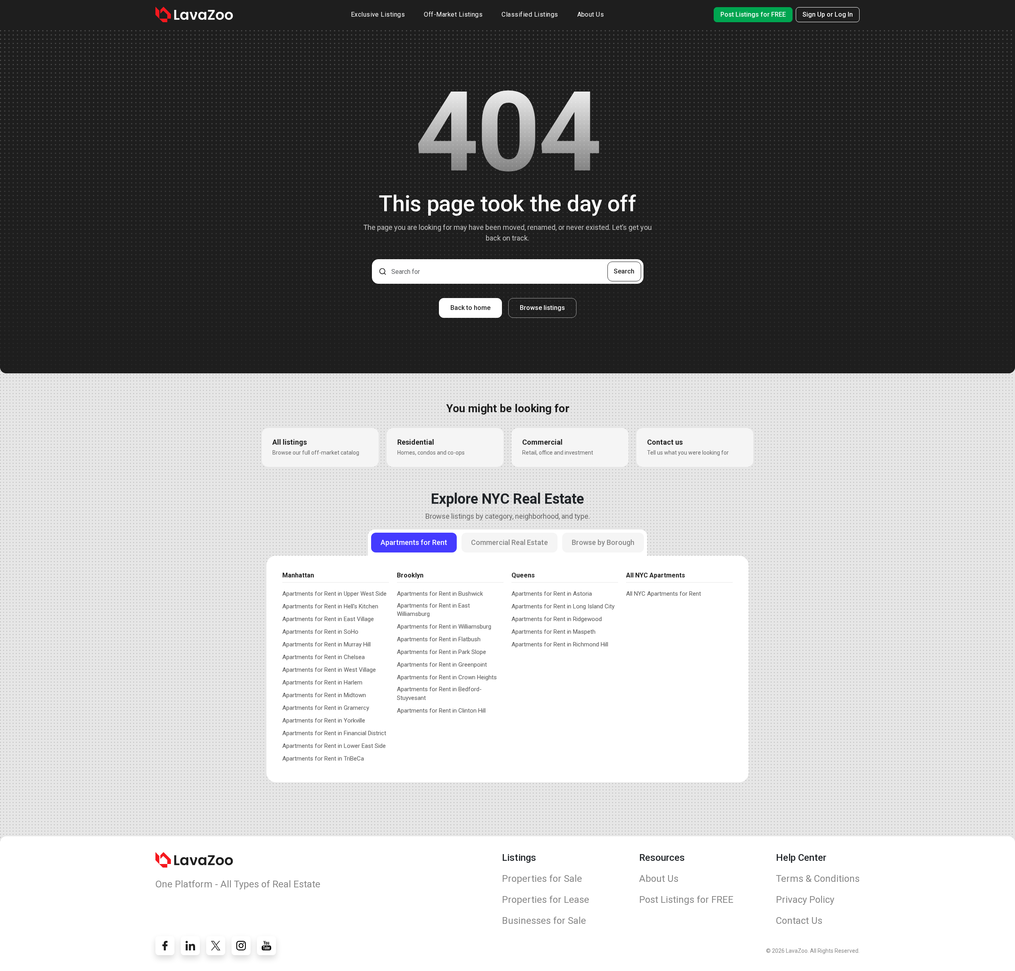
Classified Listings (530, 14)
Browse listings (542, 308)
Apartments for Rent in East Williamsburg (433, 610)
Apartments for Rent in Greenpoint (442, 664)
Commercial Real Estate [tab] (509, 542)
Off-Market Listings (453, 14)
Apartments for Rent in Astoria (551, 593)
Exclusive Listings (378, 14)
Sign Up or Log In (827, 14)
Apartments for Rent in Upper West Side (334, 593)
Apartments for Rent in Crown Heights (447, 677)
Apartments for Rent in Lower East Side (334, 745)
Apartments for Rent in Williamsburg (444, 626)
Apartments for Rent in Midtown (324, 695)
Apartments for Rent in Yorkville (323, 720)
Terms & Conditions (818, 878)
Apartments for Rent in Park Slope (441, 652)
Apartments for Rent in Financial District (334, 733)
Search (624, 271)
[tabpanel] (507, 665)
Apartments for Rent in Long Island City (563, 606)
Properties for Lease (545, 899)
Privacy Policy (805, 899)
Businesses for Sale (544, 920)
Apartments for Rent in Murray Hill (326, 644)
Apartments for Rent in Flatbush (439, 639)
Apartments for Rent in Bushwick (440, 593)
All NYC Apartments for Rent (663, 593)
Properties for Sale (542, 878)
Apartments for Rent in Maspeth (553, 631)
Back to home (470, 308)
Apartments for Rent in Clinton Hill (441, 710)
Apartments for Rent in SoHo (320, 631)
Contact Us (799, 920)
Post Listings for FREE (753, 14)
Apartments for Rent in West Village (329, 669)
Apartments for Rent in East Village (328, 619)
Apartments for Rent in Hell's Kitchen (330, 606)
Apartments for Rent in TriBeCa (323, 758)
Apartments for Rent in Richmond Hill (559, 644)
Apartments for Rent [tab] (414, 542)
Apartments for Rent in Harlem (322, 682)
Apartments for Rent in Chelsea (323, 657)
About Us (590, 14)
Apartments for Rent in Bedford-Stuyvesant (439, 693)
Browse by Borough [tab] (603, 542)
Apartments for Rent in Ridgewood (556, 619)
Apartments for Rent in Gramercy (325, 707)
